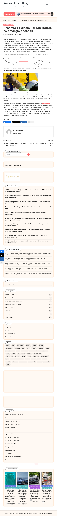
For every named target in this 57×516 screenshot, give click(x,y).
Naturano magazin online (12, 460)
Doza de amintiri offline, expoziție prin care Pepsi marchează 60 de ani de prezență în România (26, 236)
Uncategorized (9, 314)
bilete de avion (20, 345)
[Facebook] (2, 251)
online (23, 356)
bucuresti (28, 345)
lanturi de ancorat (23, 61)
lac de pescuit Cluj (10, 443)
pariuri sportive (44, 356)
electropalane (46, 103)
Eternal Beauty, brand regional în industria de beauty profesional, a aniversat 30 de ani (28, 207)
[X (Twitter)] (2, 255)
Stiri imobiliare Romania (12, 440)
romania (45, 359)
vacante (39, 361)
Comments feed (11, 333)
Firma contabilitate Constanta (14, 414)
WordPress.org (11, 337)
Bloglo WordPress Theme (45, 513)
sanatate (8, 361)
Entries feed (10, 330)
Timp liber (8, 310)
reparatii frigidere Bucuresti (13, 424)
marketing (17, 356)
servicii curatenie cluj (11, 431)
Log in (9, 327)
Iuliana (7, 268)
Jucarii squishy (9, 453)
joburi (45, 350)
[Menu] (47, 4)
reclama (27, 359)
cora (28, 348)
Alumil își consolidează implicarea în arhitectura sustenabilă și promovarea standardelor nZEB (26, 242)
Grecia (12, 350)
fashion (47, 348)
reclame (34, 359)
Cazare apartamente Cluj (12, 421)
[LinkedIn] (2, 259)
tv (34, 361)
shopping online (23, 361)
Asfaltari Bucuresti (10, 427)
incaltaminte (33, 350)
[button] (17, 133)
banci (13, 345)
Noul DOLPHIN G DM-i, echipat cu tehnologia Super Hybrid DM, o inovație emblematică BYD (26, 213)
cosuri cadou (17, 165)
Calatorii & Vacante (11, 298)
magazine (29, 353)
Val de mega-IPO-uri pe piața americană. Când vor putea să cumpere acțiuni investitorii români (27, 225)
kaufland (13, 353)
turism (30, 361)
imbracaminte (25, 350)
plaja (7, 359)
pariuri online (36, 356)
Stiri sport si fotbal (10, 447)
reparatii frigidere (10, 434)
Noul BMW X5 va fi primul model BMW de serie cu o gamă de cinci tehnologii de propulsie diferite (27, 202)
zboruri (7, 364)
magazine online (37, 353)
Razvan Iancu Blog (15, 3)
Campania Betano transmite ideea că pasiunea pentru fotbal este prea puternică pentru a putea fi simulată (28, 219)
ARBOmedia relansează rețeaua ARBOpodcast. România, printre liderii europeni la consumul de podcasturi (28, 190)
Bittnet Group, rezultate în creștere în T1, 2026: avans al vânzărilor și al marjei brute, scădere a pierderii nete (27, 230)
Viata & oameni (9, 317)
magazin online (9, 356)
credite (33, 348)
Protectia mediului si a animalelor (14, 301)
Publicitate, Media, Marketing (13, 304)
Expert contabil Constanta (13, 456)
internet (40, 350)
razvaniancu (18, 130)
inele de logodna (10, 450)
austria (7, 345)
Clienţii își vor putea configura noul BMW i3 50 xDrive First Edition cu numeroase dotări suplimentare (28, 196)
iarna (18, 350)
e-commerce (40, 348)
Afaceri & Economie (8, 24)
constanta (17, 348)
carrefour (41, 345)
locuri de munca (21, 353)
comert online (9, 348)
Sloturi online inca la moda (12, 418)
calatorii (34, 345)
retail (39, 359)
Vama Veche (46, 361)
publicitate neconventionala (17, 359)
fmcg (7, 350)
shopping (15, 361)
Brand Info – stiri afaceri (12, 437)
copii (23, 348)
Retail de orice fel (10, 307)
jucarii (7, 353)
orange (29, 356)
